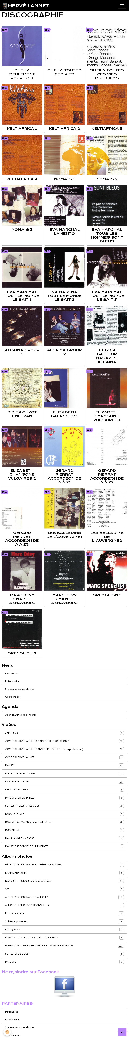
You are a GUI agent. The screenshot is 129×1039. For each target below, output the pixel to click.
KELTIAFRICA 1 (22, 129)
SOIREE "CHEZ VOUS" (64, 953)
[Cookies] (7, 1032)
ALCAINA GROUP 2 (64, 352)
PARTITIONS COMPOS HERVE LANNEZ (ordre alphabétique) (64, 945)
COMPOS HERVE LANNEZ (64, 757)
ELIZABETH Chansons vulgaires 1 (107, 416)
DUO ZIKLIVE (64, 830)
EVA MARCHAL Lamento (64, 232)
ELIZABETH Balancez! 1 (64, 414)
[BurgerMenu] (122, 6)
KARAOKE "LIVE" (64, 814)
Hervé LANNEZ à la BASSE (64, 838)
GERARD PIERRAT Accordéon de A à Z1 (64, 476)
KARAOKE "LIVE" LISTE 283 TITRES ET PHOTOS (64, 937)
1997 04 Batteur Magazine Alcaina (107, 356)
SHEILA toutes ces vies (64, 72)
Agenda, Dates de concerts (20, 714)
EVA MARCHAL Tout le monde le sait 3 (107, 296)
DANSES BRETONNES (64, 781)
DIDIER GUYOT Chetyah (22, 414)
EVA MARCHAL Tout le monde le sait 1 (22, 296)
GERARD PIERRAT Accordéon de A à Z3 (22, 538)
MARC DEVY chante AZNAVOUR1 (22, 599)
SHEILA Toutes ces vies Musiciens (107, 74)
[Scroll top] (122, 1032)
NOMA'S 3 (22, 230)
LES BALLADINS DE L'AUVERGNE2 (107, 537)
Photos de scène (64, 913)
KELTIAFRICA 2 (64, 129)
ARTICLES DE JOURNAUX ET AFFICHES (64, 897)
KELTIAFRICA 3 (107, 129)
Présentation (12, 681)
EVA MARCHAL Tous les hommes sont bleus (107, 235)
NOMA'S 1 (64, 179)
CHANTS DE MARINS (64, 789)
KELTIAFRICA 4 (22, 179)
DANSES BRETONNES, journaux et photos (64, 881)
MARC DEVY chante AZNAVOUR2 (64, 599)
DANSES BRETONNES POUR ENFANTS (64, 846)
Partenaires (11, 673)
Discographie (64, 929)
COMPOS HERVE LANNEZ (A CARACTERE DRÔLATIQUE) (64, 741)
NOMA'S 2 (107, 179)
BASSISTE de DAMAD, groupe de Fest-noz (64, 822)
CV (64, 889)
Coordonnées (13, 696)
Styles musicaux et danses (19, 688)
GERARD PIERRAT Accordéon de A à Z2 (107, 476)
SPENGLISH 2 (22, 653)
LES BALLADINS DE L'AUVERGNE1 (64, 535)
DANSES (64, 765)
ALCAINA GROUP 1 (22, 352)
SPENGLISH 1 (107, 595)
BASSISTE (64, 961)
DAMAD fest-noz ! (64, 872)
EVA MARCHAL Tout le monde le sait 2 (64, 296)
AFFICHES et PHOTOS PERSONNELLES (64, 905)
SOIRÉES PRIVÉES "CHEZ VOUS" (64, 805)
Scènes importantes (64, 921)
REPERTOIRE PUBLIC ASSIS (64, 773)
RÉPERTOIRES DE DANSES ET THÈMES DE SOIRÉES (64, 864)
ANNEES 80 (64, 733)
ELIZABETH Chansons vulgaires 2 (22, 474)
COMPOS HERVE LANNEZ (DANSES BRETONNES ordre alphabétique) (64, 749)
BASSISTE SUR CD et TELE (64, 797)
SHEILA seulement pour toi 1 (22, 74)
